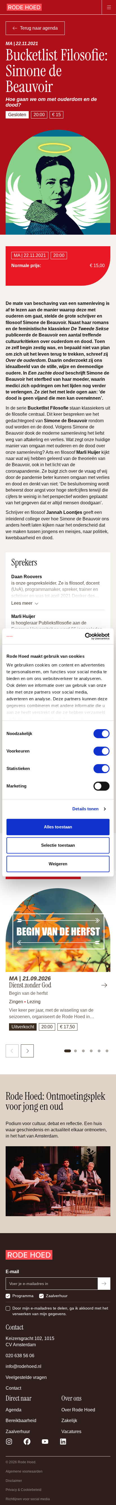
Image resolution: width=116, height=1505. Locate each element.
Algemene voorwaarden (24, 1471)
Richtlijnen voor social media (28, 1499)
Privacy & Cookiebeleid (23, 1490)
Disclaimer (14, 1481)
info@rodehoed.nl (23, 1366)
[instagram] (9, 1441)
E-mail (12, 1271)
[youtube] (45, 1441)
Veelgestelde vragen (26, 1377)
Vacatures (71, 1431)
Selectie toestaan (58, 845)
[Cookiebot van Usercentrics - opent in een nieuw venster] (85, 636)
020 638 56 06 (20, 1355)
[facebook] (27, 1441)
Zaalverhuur (57, 1295)
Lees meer (21, 603)
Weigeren (58, 863)
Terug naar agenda (39, 28)
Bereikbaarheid (21, 1420)
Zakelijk (69, 1420)
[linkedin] (63, 1441)
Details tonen (85, 808)
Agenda (13, 1409)
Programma (23, 1295)
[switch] (101, 751)
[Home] (24, 7)
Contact (13, 1388)
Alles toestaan (58, 826)
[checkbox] (8, 1296)
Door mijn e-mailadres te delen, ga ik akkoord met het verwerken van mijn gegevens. (60, 1311)
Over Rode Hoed (78, 1409)
